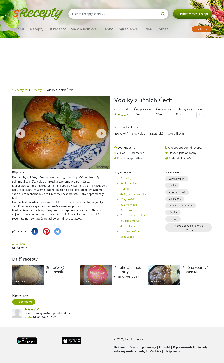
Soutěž (162, 29)
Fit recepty (57, 29)
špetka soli (127, 236)
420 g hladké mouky (133, 194)
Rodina (173, 219)
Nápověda (173, 351)
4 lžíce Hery (127, 226)
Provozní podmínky (143, 347)
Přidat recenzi (24, 302)
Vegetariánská (177, 192)
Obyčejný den (177, 178)
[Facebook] (34, 231)
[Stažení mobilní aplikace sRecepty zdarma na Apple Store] (71, 340)
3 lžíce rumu (128, 210)
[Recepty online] (38, 13)
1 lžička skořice (130, 231)
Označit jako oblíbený (182, 153)
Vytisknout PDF (127, 147)
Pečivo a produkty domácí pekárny (188, 227)
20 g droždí (127, 199)
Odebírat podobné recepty (185, 147)
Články (107, 29)
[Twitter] (57, 231)
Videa (147, 29)
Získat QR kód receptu (131, 153)
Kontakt (164, 347)
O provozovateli (184, 347)
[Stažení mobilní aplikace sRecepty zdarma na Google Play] (27, 340)
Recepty (36, 29)
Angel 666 (18, 244)
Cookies (155, 351)
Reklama (120, 347)
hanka (28, 317)
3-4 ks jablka (128, 183)
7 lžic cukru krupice (132, 215)
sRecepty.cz (19, 90)
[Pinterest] (46, 231)
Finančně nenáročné (180, 205)
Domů (20, 29)
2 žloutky (126, 178)
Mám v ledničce (84, 29)
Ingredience (128, 29)
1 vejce (124, 188)
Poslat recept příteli (129, 158)
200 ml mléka (129, 204)
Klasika (173, 212)
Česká (172, 185)
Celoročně (175, 199)
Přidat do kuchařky (181, 158)
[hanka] (17, 313)
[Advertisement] (112, 60)
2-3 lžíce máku (129, 220)
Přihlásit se (202, 29)
